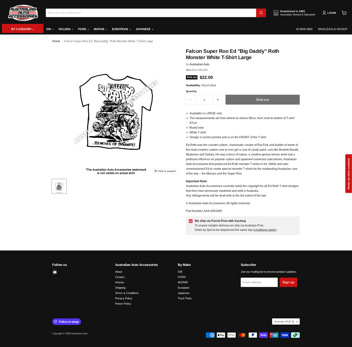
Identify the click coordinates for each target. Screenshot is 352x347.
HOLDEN (64, 29)
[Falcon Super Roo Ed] (59, 186)
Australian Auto (199, 64)
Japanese (143, 29)
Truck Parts (185, 298)
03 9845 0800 (304, 29)
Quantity (191, 91)
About (118, 271)
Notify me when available (348, 173)
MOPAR (99, 29)
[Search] (261, 13)
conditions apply (265, 229)
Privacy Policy (123, 298)
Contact (119, 277)
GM (49, 29)
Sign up (288, 282)
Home (56, 41)
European (120, 29)
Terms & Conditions (127, 293)
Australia (284, 321)
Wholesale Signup (332, 29)
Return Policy (123, 303)
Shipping (120, 287)
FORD (82, 29)
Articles (119, 282)
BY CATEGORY (21, 29)
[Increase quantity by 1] (218, 100)
